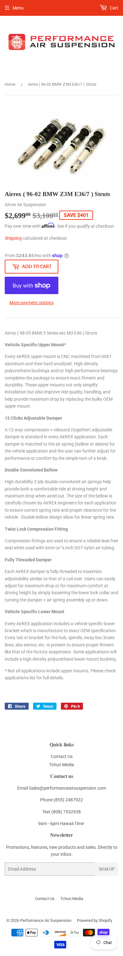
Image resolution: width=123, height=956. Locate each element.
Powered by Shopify (94, 920)
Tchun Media (61, 764)
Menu (18, 7)
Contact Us (62, 756)
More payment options (31, 302)
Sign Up (106, 869)
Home (10, 84)
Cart (113, 7)
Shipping (13, 238)
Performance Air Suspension (45, 920)
